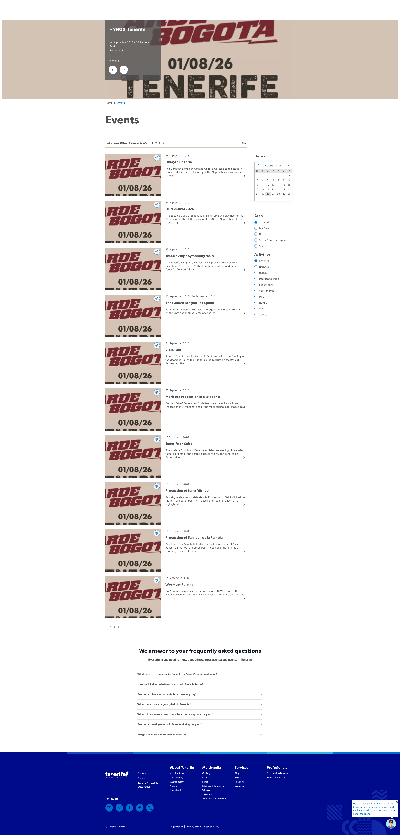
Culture (263, 272)
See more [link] (114, 50)
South (262, 246)
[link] (108, 102)
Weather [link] (239, 785)
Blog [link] (237, 773)
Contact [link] (142, 778)
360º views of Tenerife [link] (214, 798)
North (262, 234)
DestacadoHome (269, 278)
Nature (263, 302)
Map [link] (244, 143)
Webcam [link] (207, 794)
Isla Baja (264, 228)
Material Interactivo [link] (213, 785)
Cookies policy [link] (211, 826)
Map (261, 296)
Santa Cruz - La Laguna (273, 240)
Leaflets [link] (206, 777)
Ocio (262, 308)
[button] (113, 70)
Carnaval (264, 266)
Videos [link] (206, 790)
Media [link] (173, 785)
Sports (263, 314)
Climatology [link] (176, 777)
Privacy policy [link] (193, 826)
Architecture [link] (177, 773)
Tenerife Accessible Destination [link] (148, 785)
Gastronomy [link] (177, 781)
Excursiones (266, 284)
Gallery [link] (206, 773)
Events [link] (238, 777)
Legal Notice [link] (176, 826)
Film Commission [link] (276, 777)
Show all (264, 222)
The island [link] (175, 790)
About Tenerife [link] (182, 767)
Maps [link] (205, 781)
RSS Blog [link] (239, 781)
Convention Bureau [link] (277, 773)
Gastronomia (266, 290)
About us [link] (143, 773)
